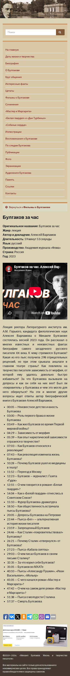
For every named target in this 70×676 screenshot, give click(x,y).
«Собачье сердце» (16, 124)
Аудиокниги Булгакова (18, 172)
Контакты (10, 193)
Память (9, 179)
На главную (12, 49)
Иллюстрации (13, 131)
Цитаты (9, 90)
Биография (12, 63)
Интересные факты (16, 83)
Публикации (12, 152)
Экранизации (13, 165)
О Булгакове (12, 70)
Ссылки (9, 186)
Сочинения (11, 104)
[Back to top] (61, 667)
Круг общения (13, 76)
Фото (8, 159)
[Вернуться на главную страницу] (35, 9)
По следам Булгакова (17, 145)
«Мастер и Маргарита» (18, 111)
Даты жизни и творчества (19, 56)
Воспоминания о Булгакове (21, 138)
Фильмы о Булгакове (17, 97)
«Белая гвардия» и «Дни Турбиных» (25, 118)
